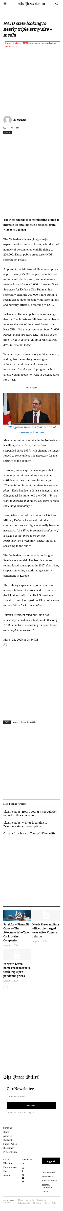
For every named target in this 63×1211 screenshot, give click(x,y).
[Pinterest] (56, 139)
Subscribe (31, 1106)
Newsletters (47, 1176)
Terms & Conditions (47, 1186)
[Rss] (23, 1181)
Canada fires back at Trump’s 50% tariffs (29, 833)
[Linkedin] (48, 139)
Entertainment (10, 1167)
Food (5, 1171)
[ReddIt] (32, 139)
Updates (17, 43)
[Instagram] (23, 1174)
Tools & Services (49, 1180)
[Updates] (8, 120)
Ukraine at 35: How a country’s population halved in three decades (30, 813)
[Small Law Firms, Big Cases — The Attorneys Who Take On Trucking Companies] (17, 915)
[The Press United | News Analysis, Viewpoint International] (36, 4)
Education (8, 1163)
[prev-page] (5, 987)
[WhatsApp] (40, 139)
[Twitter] (23, 1167)
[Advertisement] (31, 81)
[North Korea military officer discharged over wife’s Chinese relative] (46, 915)
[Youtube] (23, 1178)
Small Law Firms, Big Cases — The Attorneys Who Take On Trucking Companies (16, 932)
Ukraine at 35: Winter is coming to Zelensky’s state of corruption (25, 824)
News (15, 722)
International (48, 1172)
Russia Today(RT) (28, 722)
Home (8, 43)
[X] (25, 139)
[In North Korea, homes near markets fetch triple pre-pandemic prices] (17, 954)
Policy (45, 1191)
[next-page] (11, 987)
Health (6, 1175)
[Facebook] (17, 139)
